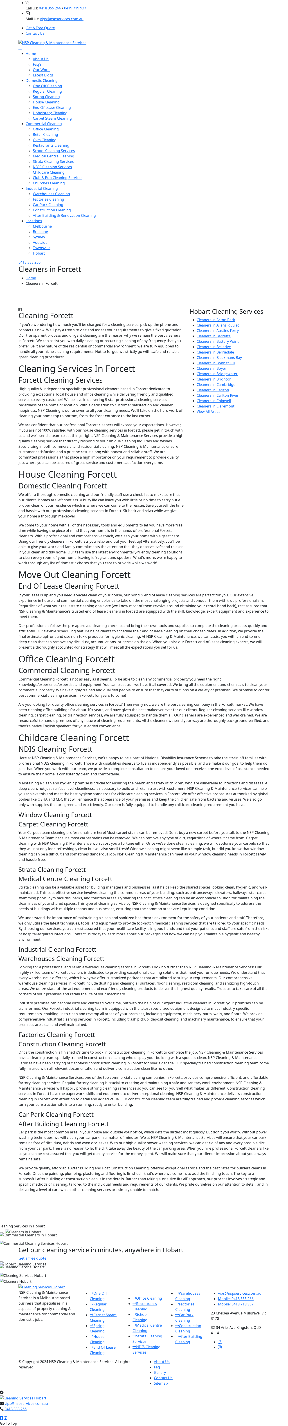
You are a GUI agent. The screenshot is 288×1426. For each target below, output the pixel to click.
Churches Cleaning (49, 183)
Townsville (41, 247)
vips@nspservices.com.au (61, 18)
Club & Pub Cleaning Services (57, 177)
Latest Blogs (43, 75)
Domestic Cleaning (42, 80)
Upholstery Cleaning (50, 112)
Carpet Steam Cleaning (52, 118)
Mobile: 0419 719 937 (236, 1304)
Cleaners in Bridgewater (217, 373)
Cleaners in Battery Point (218, 341)
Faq (157, 1367)
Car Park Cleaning (48, 204)
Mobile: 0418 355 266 (236, 1298)
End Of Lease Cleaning (52, 107)
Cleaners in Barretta (214, 336)
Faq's (37, 64)
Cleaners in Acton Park (216, 319)
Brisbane (40, 231)
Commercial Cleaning (44, 123)
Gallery (160, 1372)
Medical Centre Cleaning (53, 156)
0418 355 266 (50, 8)
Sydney (39, 237)
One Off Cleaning (47, 85)
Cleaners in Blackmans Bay (219, 357)
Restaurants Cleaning (51, 145)
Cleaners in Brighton (214, 379)
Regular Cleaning (47, 91)
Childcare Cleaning (49, 172)
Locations (34, 220)
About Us (41, 58)
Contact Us (35, 33)
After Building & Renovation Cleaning (64, 215)
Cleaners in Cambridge (216, 384)
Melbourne (42, 226)
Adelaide (40, 242)
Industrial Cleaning (42, 188)
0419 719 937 (75, 8)
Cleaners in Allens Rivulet (218, 325)
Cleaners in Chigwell (214, 400)
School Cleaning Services (54, 150)
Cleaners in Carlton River (217, 395)
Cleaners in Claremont (215, 406)
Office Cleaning (46, 129)
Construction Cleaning (52, 210)
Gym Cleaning (44, 139)
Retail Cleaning (45, 134)
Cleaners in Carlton (213, 389)
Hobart (39, 253)
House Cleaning (46, 102)
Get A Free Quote (40, 27)
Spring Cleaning (46, 96)
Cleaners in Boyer (211, 368)
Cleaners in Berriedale (215, 352)
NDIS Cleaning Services (52, 166)
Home (31, 53)
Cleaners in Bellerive (214, 346)
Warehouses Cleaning (51, 193)
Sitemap (161, 1383)
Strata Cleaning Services (53, 161)
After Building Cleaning (188, 1339)
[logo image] (23, 1397)
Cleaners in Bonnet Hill (216, 362)
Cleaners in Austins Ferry (218, 330)
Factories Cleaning (48, 199)
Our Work (41, 69)
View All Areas (208, 411)
